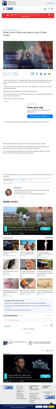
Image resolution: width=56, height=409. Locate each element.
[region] (28, 333)
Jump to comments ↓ (8, 183)
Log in (47, 315)
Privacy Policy (19, 388)
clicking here (8, 307)
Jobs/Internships (20, 395)
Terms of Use (19, 386)
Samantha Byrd (8, 73)
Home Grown (16, 179)
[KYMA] (11, 8)
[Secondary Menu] (5, 8)
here (31, 310)
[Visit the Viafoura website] (50, 350)
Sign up (50, 315)
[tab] (7, 325)
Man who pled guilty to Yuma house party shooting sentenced (31, 15)
